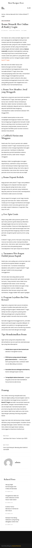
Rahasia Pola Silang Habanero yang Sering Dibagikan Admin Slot (12, 520)
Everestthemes (16, 546)
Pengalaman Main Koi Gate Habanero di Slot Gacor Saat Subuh (12, 498)
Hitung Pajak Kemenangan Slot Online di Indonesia (11, 486)
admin (25, 30)
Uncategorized (5, 20)
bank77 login (5, 60)
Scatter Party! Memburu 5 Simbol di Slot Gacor (11, 509)
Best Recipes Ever (16, 3)
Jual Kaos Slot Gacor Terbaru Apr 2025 (15, 438)
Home (3, 14)
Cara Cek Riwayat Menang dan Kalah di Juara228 (15, 448)
